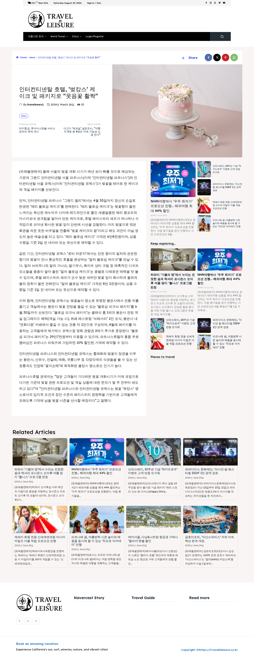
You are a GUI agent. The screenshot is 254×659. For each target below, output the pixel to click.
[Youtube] (224, 3)
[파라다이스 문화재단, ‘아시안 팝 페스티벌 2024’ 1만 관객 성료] (204, 187)
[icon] (17, 57)
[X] (215, 3)
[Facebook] (206, 3)
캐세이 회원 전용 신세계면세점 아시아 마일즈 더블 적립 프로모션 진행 (227, 205)
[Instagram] (210, 3)
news (32, 57)
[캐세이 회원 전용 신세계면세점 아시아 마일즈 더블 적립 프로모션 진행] (204, 205)
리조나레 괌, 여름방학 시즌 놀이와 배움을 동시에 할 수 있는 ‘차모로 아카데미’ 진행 (227, 223)
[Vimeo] (219, 3)
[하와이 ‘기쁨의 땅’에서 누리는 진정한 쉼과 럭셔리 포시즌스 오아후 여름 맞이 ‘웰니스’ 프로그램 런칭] (173, 259)
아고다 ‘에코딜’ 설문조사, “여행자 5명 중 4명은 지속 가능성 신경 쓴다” (81, 131)
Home (23, 57)
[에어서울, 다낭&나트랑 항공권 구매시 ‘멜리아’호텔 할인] (153, 519)
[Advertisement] (157, 19)
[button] (222, 36)
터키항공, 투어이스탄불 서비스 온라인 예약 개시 (37, 130)
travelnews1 (35, 104)
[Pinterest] (225, 57)
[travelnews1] (21, 104)
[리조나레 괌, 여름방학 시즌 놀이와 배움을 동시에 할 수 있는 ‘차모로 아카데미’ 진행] (204, 223)
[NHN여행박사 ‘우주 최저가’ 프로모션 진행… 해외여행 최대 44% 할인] (173, 179)
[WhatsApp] (234, 57)
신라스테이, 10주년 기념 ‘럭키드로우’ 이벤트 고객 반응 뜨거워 (227, 169)
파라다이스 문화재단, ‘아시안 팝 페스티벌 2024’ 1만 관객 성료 (227, 187)
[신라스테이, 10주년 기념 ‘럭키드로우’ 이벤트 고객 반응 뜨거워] (204, 169)
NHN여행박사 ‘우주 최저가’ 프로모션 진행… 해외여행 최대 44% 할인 (172, 206)
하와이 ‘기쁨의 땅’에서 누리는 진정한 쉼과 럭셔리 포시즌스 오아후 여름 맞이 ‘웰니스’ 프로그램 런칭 (39, 473)
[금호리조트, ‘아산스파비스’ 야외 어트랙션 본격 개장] (210, 519)
